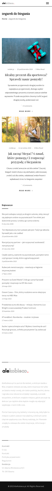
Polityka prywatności (11, 457)
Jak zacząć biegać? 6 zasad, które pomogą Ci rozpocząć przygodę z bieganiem (26, 157)
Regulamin (6, 460)
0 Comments (27, 106)
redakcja (11, 69)
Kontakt (5, 453)
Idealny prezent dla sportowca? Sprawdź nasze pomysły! (26, 77)
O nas (4, 449)
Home (4, 19)
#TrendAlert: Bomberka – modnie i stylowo (20, 317)
